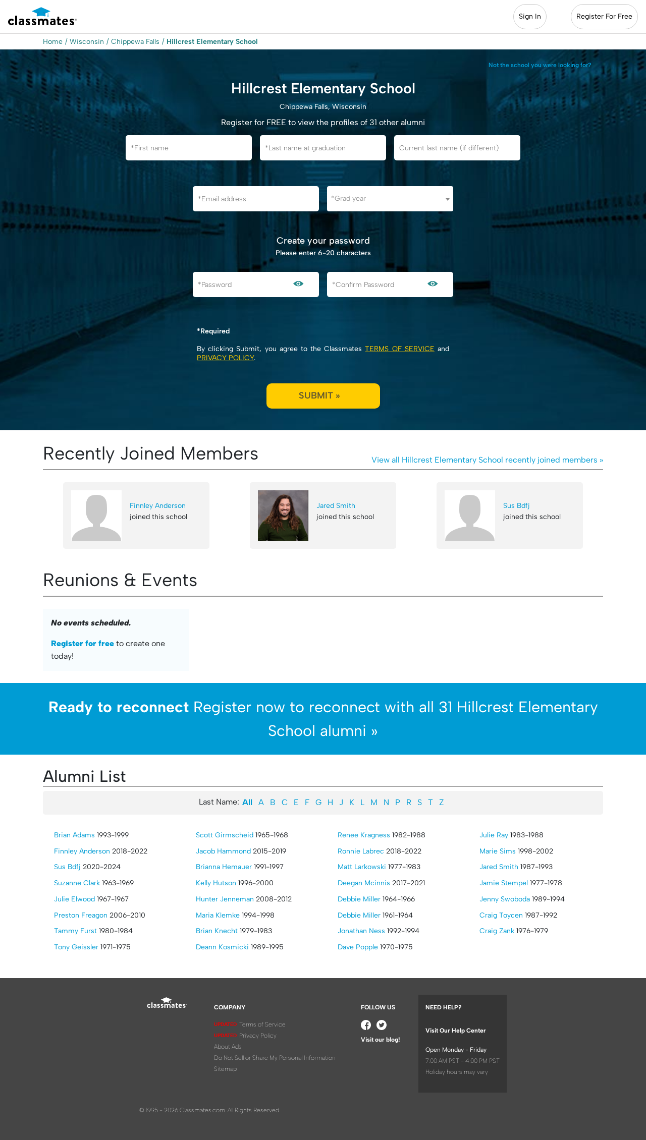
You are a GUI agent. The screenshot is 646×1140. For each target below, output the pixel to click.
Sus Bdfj (516, 505)
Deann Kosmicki (222, 947)
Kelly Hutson (216, 883)
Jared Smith (335, 505)
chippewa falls (135, 41)
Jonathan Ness (361, 931)
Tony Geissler (76, 947)
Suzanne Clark (77, 883)
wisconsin (87, 41)
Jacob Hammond (223, 851)
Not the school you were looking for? (540, 65)
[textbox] (390, 198)
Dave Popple (358, 947)
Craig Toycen (501, 915)
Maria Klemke (218, 915)
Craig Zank (496, 931)
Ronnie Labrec (361, 851)
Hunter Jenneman (225, 899)
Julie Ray (493, 835)
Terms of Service (399, 349)
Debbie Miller (359, 899)
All (247, 802)
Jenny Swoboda (504, 899)
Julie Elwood (74, 899)
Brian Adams (74, 835)
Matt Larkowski (362, 867)
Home (53, 41)
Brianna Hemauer (224, 867)
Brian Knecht (217, 931)
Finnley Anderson (158, 505)
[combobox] (390, 198)
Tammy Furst (75, 931)
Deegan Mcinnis (364, 883)
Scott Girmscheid (224, 835)
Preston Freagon (80, 915)
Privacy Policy (225, 358)
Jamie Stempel (503, 883)
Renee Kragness (364, 835)
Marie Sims (497, 851)
